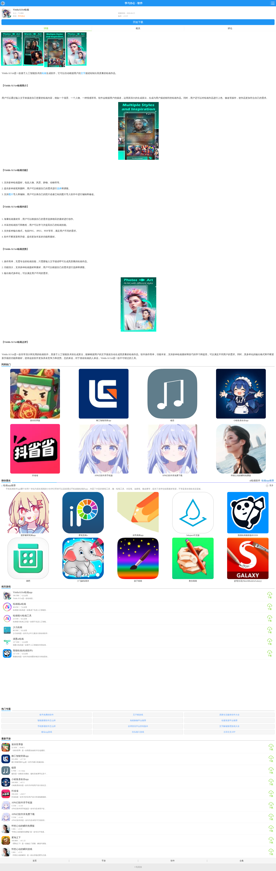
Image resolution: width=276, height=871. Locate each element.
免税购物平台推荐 (138, 720)
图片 (11, 194)
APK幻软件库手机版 (22, 802)
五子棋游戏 (138, 715)
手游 (104, 861)
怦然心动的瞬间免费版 (23, 826)
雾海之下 (16, 837)
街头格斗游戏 (138, 732)
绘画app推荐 (9, 485)
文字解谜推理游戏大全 (229, 726)
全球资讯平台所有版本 (138, 726)
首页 (35, 861)
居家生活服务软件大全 (229, 715)
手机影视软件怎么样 (47, 726)
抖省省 (15, 791)
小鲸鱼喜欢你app (20, 779)
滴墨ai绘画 (18, 639)
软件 (140, 3)
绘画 (44, 73)
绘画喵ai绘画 (19, 604)
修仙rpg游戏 (46, 732)
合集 (242, 861)
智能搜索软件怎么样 (47, 720)
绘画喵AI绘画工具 (22, 615)
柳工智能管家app (20, 756)
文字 (83, 73)
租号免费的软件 (47, 715)
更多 (271, 485)
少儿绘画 (17, 627)
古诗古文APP (229, 732)
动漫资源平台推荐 (229, 720)
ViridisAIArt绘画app (22, 592)
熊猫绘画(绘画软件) (23, 650)
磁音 (14, 767)
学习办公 (130, 3)
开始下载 (138, 22)
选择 (59, 188)
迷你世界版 (17, 744)
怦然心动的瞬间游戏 (22, 849)
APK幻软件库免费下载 (23, 814)
